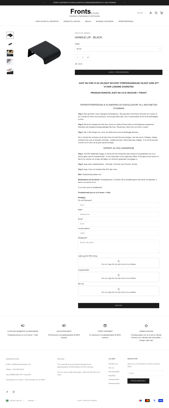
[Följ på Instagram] (13, 392)
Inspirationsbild (83, 270)
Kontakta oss (113, 364)
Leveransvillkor (114, 379)
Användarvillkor (114, 372)
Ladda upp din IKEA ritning (87, 256)
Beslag (88, 21)
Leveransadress (84, 228)
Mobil (80, 210)
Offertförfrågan (125, 21)
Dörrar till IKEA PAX (72, 21)
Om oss (111, 368)
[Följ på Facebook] (7, 392)
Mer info (81, 284)
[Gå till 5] (10, 71)
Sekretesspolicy (114, 383)
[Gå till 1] (10, 35)
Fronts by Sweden (82, 33)
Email (80, 219)
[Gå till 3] (10, 53)
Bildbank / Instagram (104, 21)
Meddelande (82, 238)
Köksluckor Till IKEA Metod (47, 21)
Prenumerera (138, 381)
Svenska (140, 13)
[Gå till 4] (10, 62)
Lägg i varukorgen (119, 72)
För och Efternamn (85, 200)
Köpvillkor (112, 376)
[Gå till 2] (10, 44)
